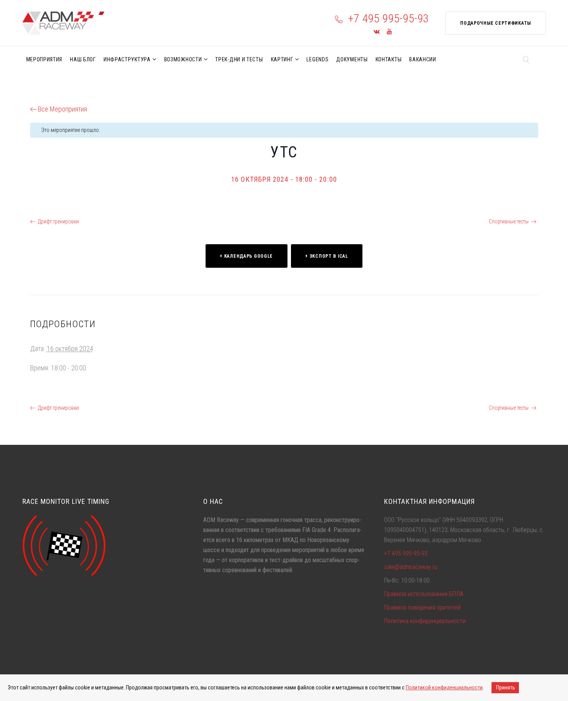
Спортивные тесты (509, 221)
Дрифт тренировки (58, 221)
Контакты (389, 59)
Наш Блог (83, 59)
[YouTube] (389, 31)
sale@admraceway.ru (410, 567)
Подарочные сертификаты (495, 23)
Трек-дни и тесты (239, 59)
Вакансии (422, 59)
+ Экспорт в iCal (326, 256)
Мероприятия (44, 59)
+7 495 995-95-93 (388, 18)
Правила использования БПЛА (423, 594)
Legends (317, 59)
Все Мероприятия (62, 109)
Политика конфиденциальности (425, 621)
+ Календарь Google (246, 256)
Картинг (282, 59)
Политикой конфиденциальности (444, 687)
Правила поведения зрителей (422, 607)
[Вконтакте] (377, 31)
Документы (351, 59)
